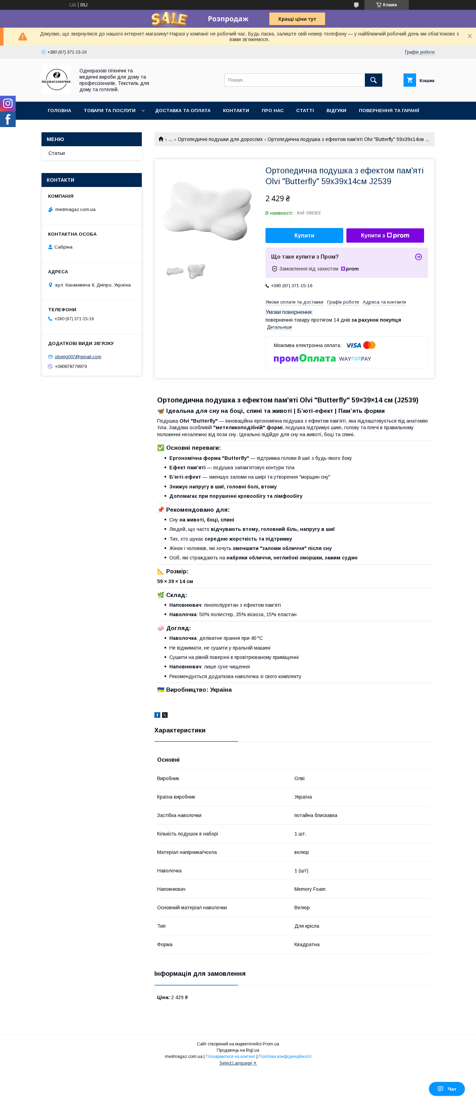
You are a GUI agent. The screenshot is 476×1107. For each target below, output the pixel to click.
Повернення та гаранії (389, 110)
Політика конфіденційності (285, 1056)
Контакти (236, 110)
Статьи (56, 153)
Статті (305, 110)
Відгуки (336, 110)
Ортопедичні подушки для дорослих (220, 139)
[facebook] (157, 716)
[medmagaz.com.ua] (56, 92)
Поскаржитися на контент (230, 1056)
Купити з (373, 235)
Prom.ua (271, 1044)
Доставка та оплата (182, 110)
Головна (59, 110)
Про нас (273, 110)
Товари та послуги (110, 110)
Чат (452, 1089)
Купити (304, 235)
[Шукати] (373, 80)
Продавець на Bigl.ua (238, 1050)
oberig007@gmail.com (78, 356)
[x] (165, 716)
